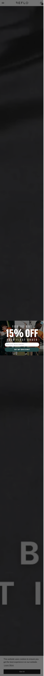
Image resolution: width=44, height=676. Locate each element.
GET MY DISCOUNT (21, 349)
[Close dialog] (41, 323)
